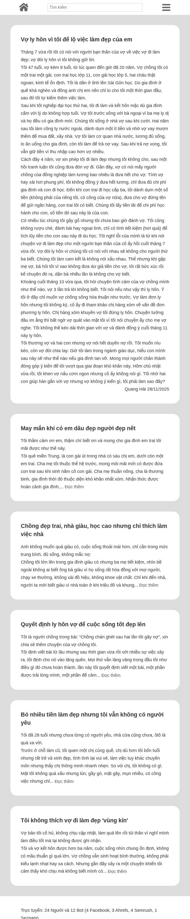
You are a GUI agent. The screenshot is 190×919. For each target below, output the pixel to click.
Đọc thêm (74, 486)
